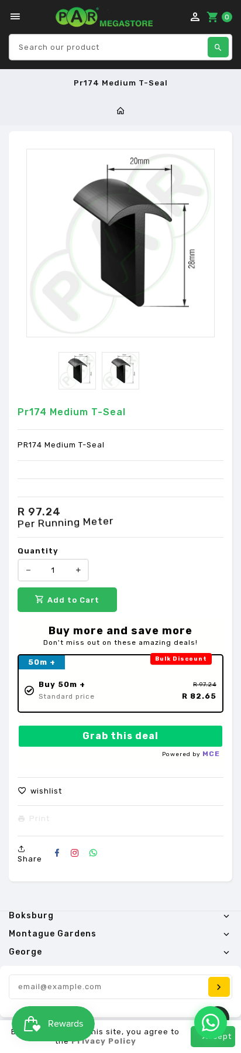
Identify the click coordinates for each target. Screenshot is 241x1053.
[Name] (219, 987)
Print (39, 819)
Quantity (38, 550)
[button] (40, 791)
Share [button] (30, 858)
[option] (77, 370)
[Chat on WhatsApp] (210, 1022)
